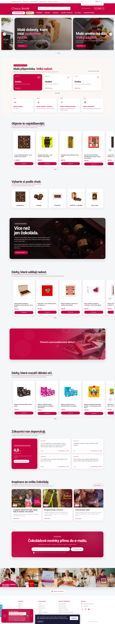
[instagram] (85, 609)
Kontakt (40, 614)
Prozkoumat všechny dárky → (94, 71)
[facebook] (82, 609)
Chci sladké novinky (77, 549)
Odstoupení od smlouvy (64, 610)
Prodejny (50, 1)
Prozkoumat (23, 163)
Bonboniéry (20, 605)
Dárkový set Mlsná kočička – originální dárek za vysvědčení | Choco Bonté (46, 406)
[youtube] (89, 609)
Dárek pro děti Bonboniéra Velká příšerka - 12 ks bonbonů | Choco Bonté (92, 406)
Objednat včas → (78, 88)
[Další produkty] (110, 150)
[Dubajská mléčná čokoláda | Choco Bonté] (70, 142)
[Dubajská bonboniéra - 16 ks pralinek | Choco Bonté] (47, 142)
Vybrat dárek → (18, 88)
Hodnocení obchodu (43, 612)
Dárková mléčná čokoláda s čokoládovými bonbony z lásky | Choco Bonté (92, 156)
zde (67, 618)
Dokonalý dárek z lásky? (82, 510)
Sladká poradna (42, 1)
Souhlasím (74, 618)
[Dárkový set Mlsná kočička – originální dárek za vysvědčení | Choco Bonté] (47, 391)
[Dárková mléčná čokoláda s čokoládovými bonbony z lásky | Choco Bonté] (94, 142)
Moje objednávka (33, 1)
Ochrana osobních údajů (92, 621)
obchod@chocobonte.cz (88, 603)
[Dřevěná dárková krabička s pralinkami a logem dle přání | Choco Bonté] (24, 291)
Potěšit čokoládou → (49, 88)
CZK (99, 1)
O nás (40, 603)
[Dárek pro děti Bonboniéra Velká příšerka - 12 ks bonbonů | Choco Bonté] (94, 391)
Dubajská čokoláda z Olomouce (53, 510)
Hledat (68, 8)
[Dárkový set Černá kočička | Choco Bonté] (24, 391)
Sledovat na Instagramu (59, 591)
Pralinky (19, 608)
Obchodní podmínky (63, 608)
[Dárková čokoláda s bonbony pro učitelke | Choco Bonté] (70, 291)
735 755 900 (85, 606)
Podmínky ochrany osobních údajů (66, 612)
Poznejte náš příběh (20, 252)
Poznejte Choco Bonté (16, 1)
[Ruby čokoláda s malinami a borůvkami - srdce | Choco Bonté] (94, 291)
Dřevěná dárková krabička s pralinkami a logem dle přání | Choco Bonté (23, 305)
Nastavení (40, 621)
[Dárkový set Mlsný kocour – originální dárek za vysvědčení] (70, 391)
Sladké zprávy (25, 1)
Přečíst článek (16, 518)
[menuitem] (18, 12)
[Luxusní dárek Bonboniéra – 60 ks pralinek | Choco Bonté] (24, 142)
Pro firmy (55, 1)
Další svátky (57, 93)
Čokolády (20, 603)
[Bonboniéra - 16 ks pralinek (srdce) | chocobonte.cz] (47, 291)
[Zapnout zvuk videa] (102, 256)
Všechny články (97, 485)
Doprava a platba (62, 605)
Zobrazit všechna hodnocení (21, 461)
